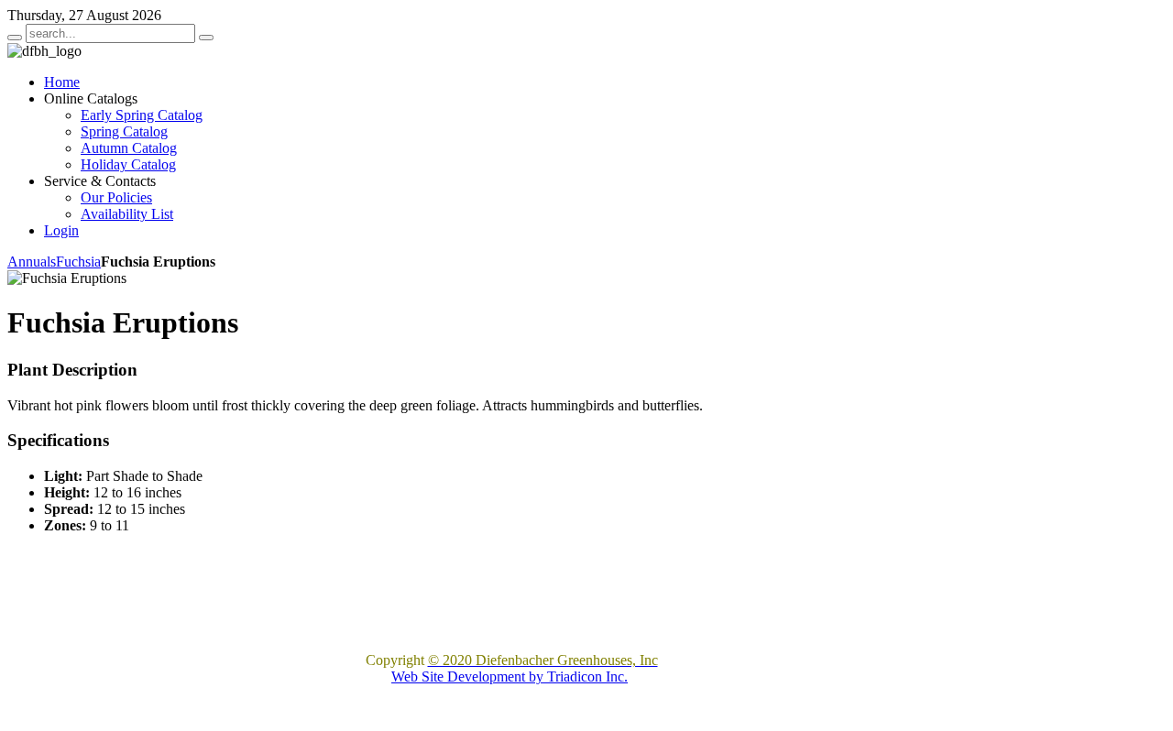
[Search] (14, 37)
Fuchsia (78, 261)
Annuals (31, 261)
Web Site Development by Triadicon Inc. (509, 676)
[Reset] (206, 37)
